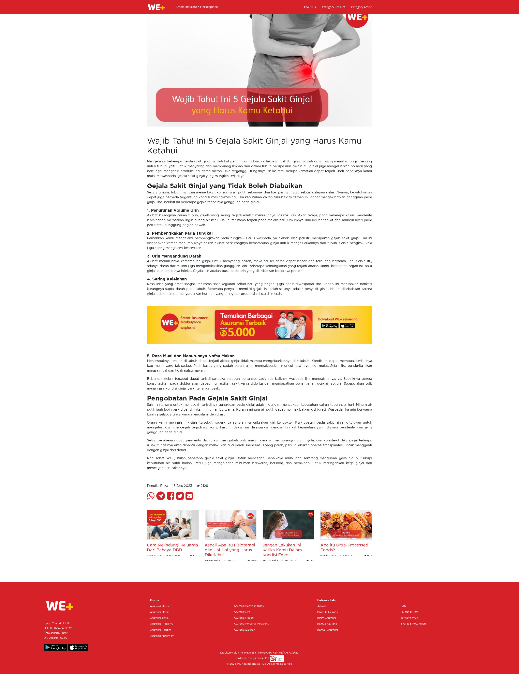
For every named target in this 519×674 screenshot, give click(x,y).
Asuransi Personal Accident (251, 623)
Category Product (333, 7)
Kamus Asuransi (327, 624)
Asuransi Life (242, 612)
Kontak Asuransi (327, 630)
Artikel (321, 606)
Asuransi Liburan (244, 630)
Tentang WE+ (409, 618)
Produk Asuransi (327, 612)
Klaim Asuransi (326, 618)
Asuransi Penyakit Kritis (249, 606)
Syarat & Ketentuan (413, 623)
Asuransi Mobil (159, 612)
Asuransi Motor (159, 606)
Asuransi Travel (159, 618)
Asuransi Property (161, 624)
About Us (310, 7)
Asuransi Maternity (162, 636)
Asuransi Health (244, 618)
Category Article (361, 7)
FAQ (403, 606)
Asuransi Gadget (160, 630)
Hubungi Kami (410, 612)
